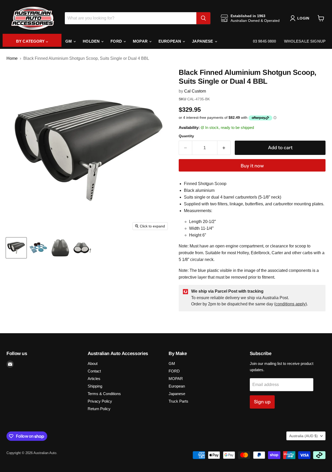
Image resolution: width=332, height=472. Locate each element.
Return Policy (99, 409)
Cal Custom (195, 91)
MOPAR (141, 41)
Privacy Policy (100, 401)
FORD (116, 41)
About (93, 363)
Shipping (95, 386)
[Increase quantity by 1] (224, 148)
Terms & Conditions (104, 393)
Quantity (186, 136)
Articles (94, 378)
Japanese (203, 41)
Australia (303, 436)
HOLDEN (92, 41)
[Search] (203, 18)
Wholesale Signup (305, 41)
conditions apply (290, 304)
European (170, 41)
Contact (94, 371)
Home (12, 58)
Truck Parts (178, 401)
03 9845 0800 (264, 41)
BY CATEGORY (31, 41)
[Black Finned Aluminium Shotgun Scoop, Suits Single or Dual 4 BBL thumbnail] (16, 248)
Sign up (262, 402)
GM (69, 41)
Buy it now (252, 166)
